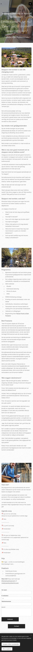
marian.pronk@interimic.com (10, 583)
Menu (30, 3)
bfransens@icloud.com (8, 581)
